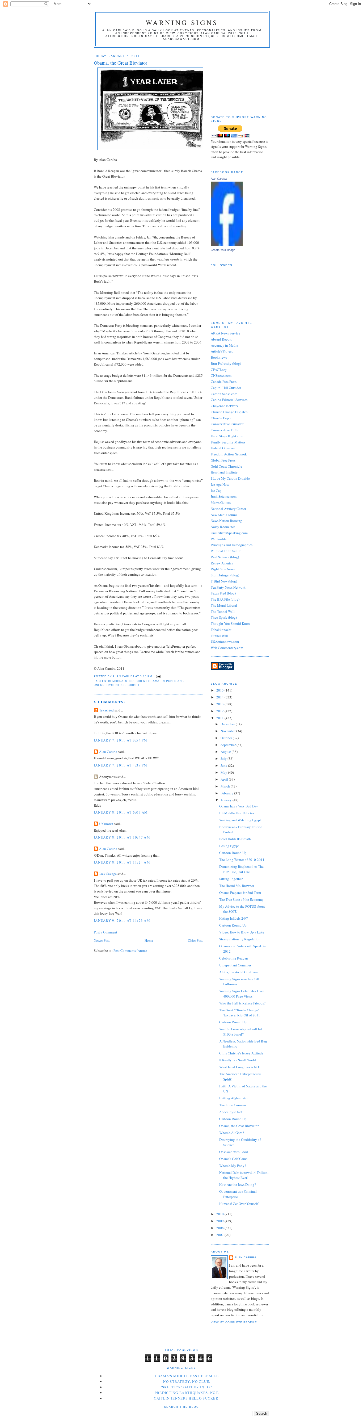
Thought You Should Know (230, 623)
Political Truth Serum (226, 550)
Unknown (106, 823)
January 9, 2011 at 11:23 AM (122, 920)
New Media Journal (225, 514)
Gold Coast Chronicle (226, 466)
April (225, 779)
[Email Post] (157, 676)
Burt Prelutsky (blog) (226, 363)
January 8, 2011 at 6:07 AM (121, 812)
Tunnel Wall (219, 635)
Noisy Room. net (223, 526)
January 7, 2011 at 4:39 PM (120, 765)
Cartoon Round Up (233, 852)
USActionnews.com (225, 641)
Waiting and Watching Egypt (240, 820)
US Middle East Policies (236, 813)
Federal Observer (223, 448)
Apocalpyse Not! (231, 1111)
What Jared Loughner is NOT (240, 1067)
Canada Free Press (224, 381)
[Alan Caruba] (227, 244)
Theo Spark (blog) (224, 617)
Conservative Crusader (227, 423)
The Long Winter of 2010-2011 (241, 859)
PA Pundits (218, 539)
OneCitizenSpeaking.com (229, 532)
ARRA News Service (225, 333)
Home (149, 940)
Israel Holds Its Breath (235, 838)
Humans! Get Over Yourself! (239, 1203)
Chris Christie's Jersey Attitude (241, 1053)
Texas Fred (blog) (223, 593)
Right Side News (223, 569)
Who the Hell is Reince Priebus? (242, 1003)
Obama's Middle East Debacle (187, 1375)
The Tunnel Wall (223, 611)
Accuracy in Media (224, 345)
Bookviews (219, 357)
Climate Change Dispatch (229, 411)
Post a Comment (105, 932)
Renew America (222, 563)
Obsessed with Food (233, 1151)
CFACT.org (219, 369)
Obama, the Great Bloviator (239, 1125)
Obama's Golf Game (233, 1158)
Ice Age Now (220, 484)
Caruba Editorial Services (229, 399)
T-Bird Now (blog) (224, 581)
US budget (130, 685)
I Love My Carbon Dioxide (230, 478)
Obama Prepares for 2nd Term (240, 892)
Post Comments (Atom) (130, 950)
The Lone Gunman (232, 1105)
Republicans (173, 681)
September (229, 744)
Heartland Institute (224, 472)
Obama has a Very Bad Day (238, 806)
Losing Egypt (229, 845)
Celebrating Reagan (233, 958)
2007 (220, 1234)
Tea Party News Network (228, 587)
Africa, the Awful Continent (239, 972)
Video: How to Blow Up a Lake (241, 932)
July (224, 758)
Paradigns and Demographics (231, 544)
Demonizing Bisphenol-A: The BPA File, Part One (241, 869)
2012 (220, 711)
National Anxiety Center (228, 508)
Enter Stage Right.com (227, 436)
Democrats (117, 681)
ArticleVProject (222, 351)
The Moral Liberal (224, 605)
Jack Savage (108, 873)
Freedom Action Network (229, 454)
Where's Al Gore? (231, 1132)
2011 (220, 717)
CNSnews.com (221, 375)
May (224, 772)
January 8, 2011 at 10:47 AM (122, 837)
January (227, 800)
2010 (220, 1214)
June (224, 765)
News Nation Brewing (226, 520)
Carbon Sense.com (224, 393)
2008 (220, 1227)
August (226, 751)
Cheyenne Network (224, 405)
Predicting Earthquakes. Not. (187, 1392)
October (227, 737)
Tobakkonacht (221, 629)
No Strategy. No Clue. (186, 1381)
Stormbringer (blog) (225, 575)
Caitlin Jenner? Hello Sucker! (187, 1398)
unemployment (106, 685)
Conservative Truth (224, 430)
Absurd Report (221, 339)
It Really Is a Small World (237, 1060)
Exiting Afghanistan (233, 1098)
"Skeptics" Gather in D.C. (187, 1387)
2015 (220, 690)
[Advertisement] (237, 76)
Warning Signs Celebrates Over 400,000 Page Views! (241, 993)
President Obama (144, 681)
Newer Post (102, 940)
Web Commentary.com (227, 647)
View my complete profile (234, 1322)
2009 (220, 1220)
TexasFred (106, 710)
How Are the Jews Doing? (237, 1184)
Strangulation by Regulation (239, 939)
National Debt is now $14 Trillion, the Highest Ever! (243, 1175)
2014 (220, 697)
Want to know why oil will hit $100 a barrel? (240, 1032)
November (228, 730)
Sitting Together (231, 878)
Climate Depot (221, 418)
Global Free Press (223, 460)
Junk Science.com (224, 496)
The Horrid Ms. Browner (236, 885)
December (228, 724)
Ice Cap (216, 490)
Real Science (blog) (225, 557)
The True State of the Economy (241, 899)
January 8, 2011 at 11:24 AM (122, 862)
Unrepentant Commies (235, 965)
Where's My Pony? (232, 1165)
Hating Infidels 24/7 (233, 918)
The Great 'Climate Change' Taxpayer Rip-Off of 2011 (239, 1013)
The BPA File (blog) (225, 599)
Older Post (195, 940)
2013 (220, 704)
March (226, 786)
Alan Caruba (108, 751)
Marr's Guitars (221, 502)
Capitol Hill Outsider (226, 387)
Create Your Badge (223, 250)
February (227, 793)
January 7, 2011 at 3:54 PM (120, 740)
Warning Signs (182, 22)
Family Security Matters (228, 442)
